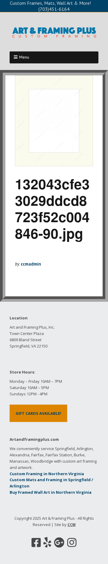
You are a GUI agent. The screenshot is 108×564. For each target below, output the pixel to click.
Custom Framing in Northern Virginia (47, 473)
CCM (72, 524)
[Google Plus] (59, 542)
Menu (24, 57)
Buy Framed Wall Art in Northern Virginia (51, 492)
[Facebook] (36, 542)
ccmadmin (31, 264)
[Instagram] (71, 542)
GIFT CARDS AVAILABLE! (38, 413)
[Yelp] (47, 542)
